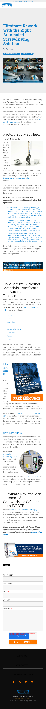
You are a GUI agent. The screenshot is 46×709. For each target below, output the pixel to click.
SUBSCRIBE (22, 656)
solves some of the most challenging (23, 510)
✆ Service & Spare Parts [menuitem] (20, 1)
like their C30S (32, 477)
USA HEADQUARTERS (22, 674)
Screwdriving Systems (11, 53)
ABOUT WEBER (22, 665)
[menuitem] (23, 697)
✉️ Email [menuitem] (30, 1)
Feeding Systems (27, 53)
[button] (42, 4)
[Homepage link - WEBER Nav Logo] (23, 693)
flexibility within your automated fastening (18, 178)
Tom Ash (9, 49)
